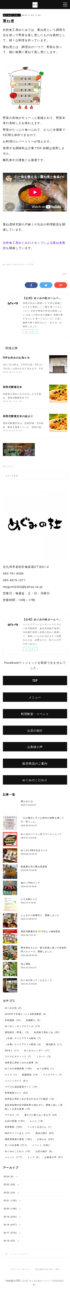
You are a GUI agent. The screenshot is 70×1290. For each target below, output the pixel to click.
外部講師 (13, 1020)
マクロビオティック (18, 1056)
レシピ (36, 1120)
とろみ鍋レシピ (29, 898)
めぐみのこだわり (12, 15)
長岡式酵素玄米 (12, 387)
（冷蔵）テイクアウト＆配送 (23, 1044)
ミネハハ (43, 1056)
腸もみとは (27, 801)
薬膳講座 (30, 1074)
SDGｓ (12, 1050)
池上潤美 (26, 963)
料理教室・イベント (35, 714)
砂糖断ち (33, 1020)
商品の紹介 (45, 1132)
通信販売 (54, 1044)
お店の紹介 (35, 730)
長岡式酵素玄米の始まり (18, 416)
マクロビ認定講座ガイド (21, 1086)
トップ (33, 1157)
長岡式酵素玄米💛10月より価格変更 (40, 931)
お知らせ (46, 1139)
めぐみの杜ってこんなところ (36, 979)
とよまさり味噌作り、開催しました (40, 915)
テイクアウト (52, 1074)
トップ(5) (29, 264)
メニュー (35, 697)
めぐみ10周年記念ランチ (34, 850)
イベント (41, 1144)
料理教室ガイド (16, 1092)
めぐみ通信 (45, 1068)
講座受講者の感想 (18, 1139)
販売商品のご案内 (34, 763)
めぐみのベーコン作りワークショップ (41, 833)
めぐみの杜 (13, 1007)
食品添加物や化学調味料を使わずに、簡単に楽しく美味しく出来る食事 (34, 1106)
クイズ (11, 1074)
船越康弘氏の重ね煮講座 (34, 866)
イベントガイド (16, 1080)
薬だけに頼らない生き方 (40, 1114)
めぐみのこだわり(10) (13, 264)
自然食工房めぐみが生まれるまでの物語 (30, 1098)
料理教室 (13, 1126)
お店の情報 (15, 1120)
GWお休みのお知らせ (16, 357)
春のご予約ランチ (30, 882)
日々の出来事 (16, 1144)
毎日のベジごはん (18, 1132)
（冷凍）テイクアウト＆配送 (23, 1038)
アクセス (12, 1114)
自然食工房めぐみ (47, 1032)
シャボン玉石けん (39, 1126)
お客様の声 (35, 747)
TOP (35, 680)
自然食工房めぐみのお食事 (22, 1062)
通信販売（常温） (17, 1032)
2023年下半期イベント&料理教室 (25, 1013)
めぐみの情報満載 (18, 1068)
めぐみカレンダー (37, 1050)
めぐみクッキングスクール (22, 1025)
